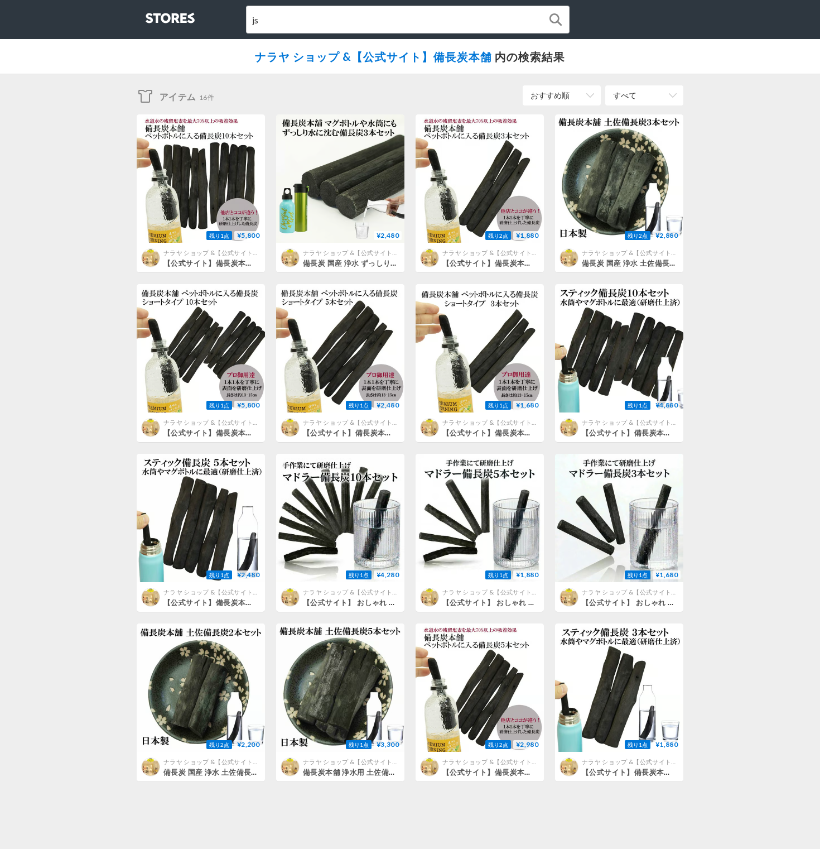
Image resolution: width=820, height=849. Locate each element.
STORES (152, 15)
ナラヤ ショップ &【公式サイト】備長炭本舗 (373, 56)
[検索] (555, 19)
